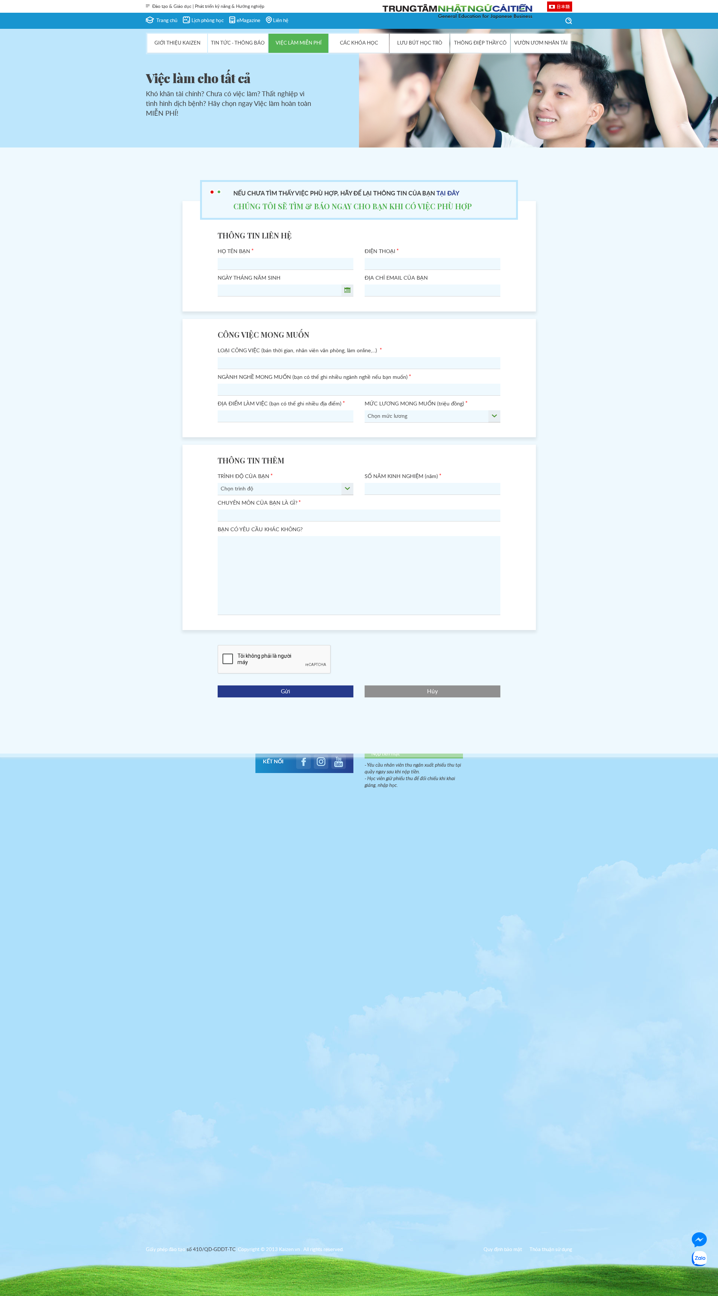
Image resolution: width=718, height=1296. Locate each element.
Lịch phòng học (207, 20)
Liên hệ (280, 20)
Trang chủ (166, 20)
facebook (303, 761)
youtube (338, 761)
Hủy (432, 691)
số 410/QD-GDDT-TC (211, 1249)
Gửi (285, 691)
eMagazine (248, 20)
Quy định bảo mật (503, 1249)
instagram (321, 761)
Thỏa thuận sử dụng (551, 1249)
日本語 (563, 6)
